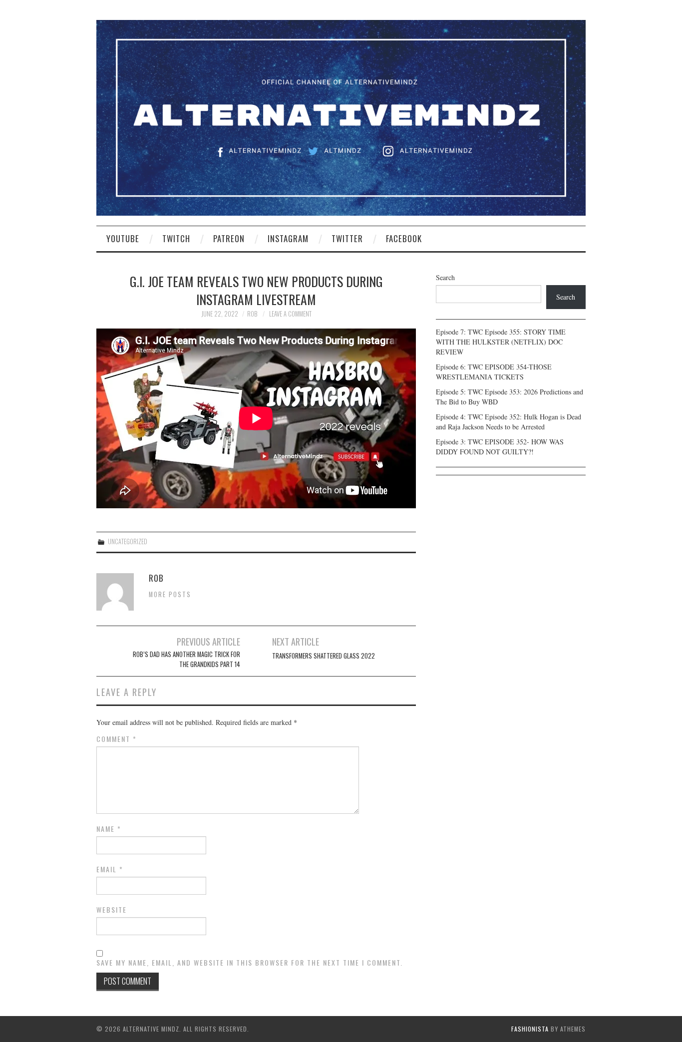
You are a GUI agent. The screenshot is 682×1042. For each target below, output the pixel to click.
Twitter (347, 238)
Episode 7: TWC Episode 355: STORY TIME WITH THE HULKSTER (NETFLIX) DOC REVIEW (501, 341)
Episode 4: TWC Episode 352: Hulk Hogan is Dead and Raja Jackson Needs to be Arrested (508, 421)
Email (109, 869)
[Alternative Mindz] (341, 116)
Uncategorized (127, 541)
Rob (252, 314)
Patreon (229, 238)
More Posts (170, 594)
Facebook (404, 238)
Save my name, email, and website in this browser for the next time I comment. (249, 963)
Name (108, 829)
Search (445, 277)
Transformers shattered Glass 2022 (323, 656)
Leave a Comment (290, 314)
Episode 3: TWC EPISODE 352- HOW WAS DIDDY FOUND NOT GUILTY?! (500, 446)
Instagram (288, 238)
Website (111, 910)
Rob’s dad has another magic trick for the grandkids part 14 (186, 659)
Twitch (176, 238)
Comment (116, 739)
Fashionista (530, 1029)
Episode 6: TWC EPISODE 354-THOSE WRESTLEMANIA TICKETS (494, 371)
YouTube (122, 238)
